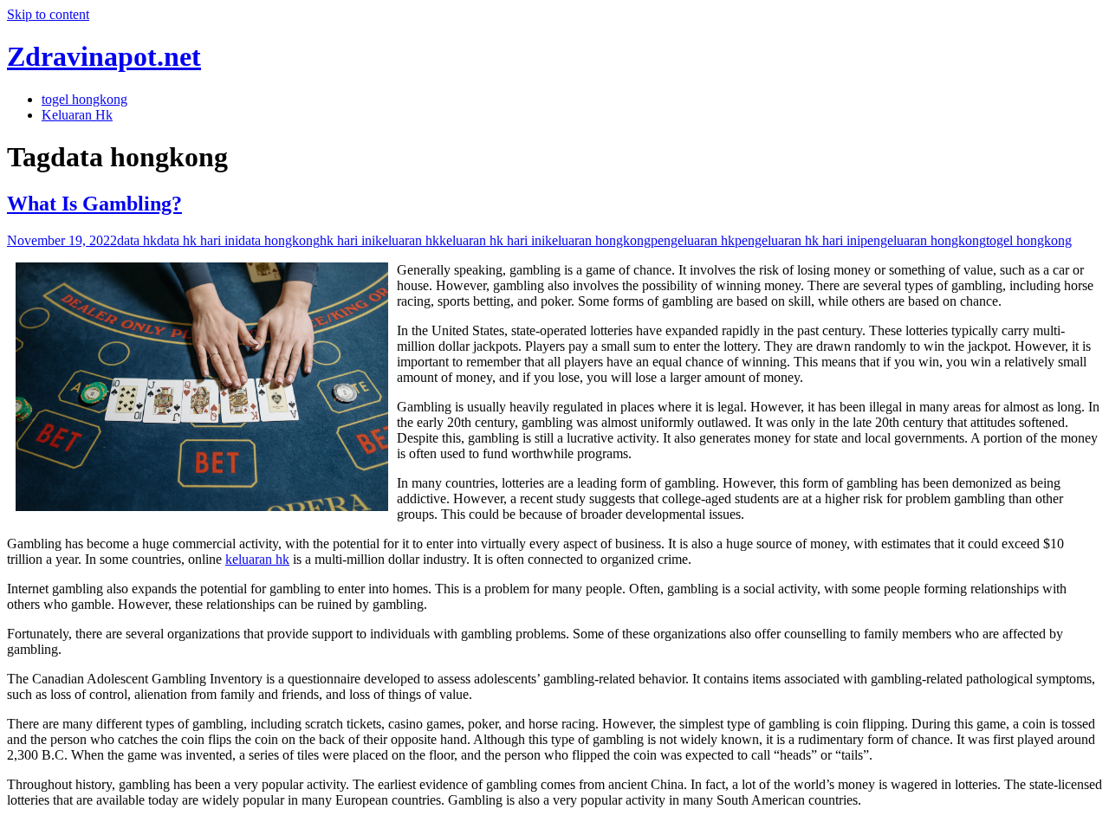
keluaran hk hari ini (492, 240)
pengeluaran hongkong (923, 240)
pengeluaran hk (693, 240)
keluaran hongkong (598, 240)
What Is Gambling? (94, 203)
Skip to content (48, 14)
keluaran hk (407, 240)
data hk (137, 240)
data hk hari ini (197, 240)
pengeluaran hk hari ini (797, 240)
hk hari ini (347, 240)
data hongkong (279, 240)
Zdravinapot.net (104, 56)
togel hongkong (84, 99)
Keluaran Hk (77, 114)
